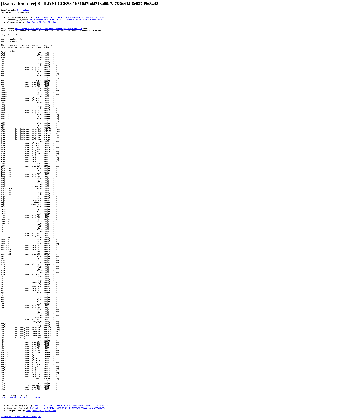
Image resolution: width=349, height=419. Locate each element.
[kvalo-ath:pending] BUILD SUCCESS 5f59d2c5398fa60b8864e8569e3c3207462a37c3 (68, 20)
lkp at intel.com (23, 10)
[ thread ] (36, 22)
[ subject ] (44, 22)
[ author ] (53, 22)
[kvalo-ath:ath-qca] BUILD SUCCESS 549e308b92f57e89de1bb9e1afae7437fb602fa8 (70, 17)
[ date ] (28, 22)
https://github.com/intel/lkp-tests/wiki (22, 397)
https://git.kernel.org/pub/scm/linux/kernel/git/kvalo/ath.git (48, 29)
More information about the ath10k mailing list (21, 416)
